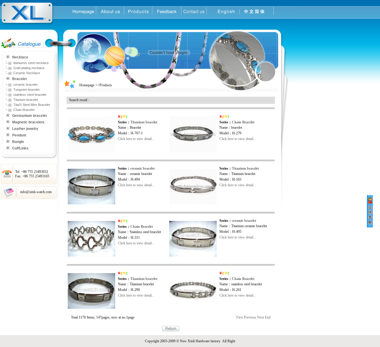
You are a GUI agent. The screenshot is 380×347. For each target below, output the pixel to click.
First (239, 317)
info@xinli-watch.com (36, 192)
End (267, 317)
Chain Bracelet (243, 122)
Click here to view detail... (136, 139)
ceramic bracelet (142, 168)
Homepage (86, 85)
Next (260, 317)
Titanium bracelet (143, 122)
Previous (250, 317)
